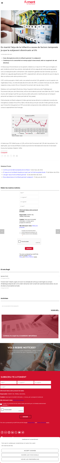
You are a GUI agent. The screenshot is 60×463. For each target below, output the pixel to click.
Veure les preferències (30, 459)
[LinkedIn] (14, 156)
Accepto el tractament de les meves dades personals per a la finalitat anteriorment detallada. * (24, 404)
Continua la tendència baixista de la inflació (16, 170)
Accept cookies (30, 450)
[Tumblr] (11, 156)
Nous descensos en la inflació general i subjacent (18, 177)
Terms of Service (29, 257)
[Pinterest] (8, 156)
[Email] (17, 156)
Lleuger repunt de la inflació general (14, 174)
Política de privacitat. (18, 400)
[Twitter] (5, 156)
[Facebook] (2, 156)
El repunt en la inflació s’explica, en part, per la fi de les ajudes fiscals (24, 172)
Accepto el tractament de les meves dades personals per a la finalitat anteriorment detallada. (30, 232)
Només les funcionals (30, 455)
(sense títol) (4, 276)
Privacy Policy (31, 422)
